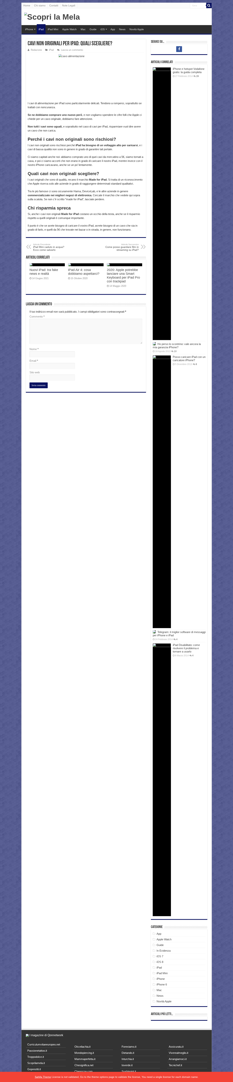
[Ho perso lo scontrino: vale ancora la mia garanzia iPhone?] (154, 343)
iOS (102, 29)
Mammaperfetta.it (84, 1059)
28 (197, 76)
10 (175, 351)
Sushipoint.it (129, 1071)
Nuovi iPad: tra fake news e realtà (43, 272)
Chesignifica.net (83, 1065)
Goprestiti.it (34, 1069)
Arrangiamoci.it (178, 1059)
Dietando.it (128, 1052)
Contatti (53, 5)
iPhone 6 (162, 984)
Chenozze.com (83, 1071)
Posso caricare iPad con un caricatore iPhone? (189, 358)
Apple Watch (69, 29)
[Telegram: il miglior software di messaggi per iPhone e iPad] (154, 631)
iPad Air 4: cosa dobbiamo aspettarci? (83, 272)
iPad (41, 29)
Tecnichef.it (175, 1065)
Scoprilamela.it (36, 1063)
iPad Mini (53, 29)
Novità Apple (136, 29)
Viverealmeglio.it (178, 1052)
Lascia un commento (72, 50)
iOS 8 (160, 961)
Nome (34, 349)
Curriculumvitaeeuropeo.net (43, 1044)
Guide (93, 29)
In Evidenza (164, 950)
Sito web (34, 372)
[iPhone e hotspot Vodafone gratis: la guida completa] (162, 203)
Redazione (36, 50)
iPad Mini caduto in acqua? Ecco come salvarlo (48, 247)
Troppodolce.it (35, 1056)
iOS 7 (160, 956)
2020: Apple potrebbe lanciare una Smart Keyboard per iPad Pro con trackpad (123, 275)
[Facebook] (179, 49)
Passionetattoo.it (37, 1050)
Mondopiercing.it (84, 1052)
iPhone (29, 29)
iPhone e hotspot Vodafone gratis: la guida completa (188, 70)
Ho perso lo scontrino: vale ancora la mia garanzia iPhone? (177, 345)
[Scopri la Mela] (52, 16)
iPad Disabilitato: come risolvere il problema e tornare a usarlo (186, 648)
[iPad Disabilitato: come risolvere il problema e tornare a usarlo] (162, 779)
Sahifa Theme (43, 1076)
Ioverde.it (127, 1065)
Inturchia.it (128, 1059)
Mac (83, 29)
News (122, 29)
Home (26, 5)
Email (33, 360)
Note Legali (68, 5)
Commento (37, 316)
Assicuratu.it (176, 1046)
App (112, 29)
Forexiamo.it (129, 1046)
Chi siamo (40, 5)
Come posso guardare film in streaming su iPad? (122, 247)
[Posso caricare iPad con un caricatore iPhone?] (162, 491)
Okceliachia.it (82, 1046)
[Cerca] (209, 5)
